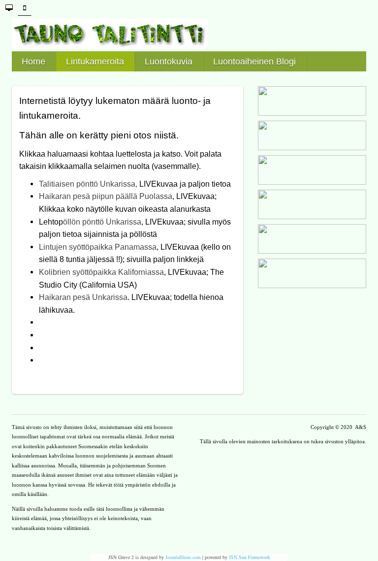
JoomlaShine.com (183, 557)
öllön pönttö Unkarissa (102, 222)
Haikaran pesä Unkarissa (83, 297)
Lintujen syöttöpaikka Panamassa (98, 247)
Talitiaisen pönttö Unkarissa (87, 184)
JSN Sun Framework (249, 557)
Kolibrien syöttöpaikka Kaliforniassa (101, 272)
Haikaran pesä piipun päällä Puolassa (105, 196)
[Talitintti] (189, 34)
